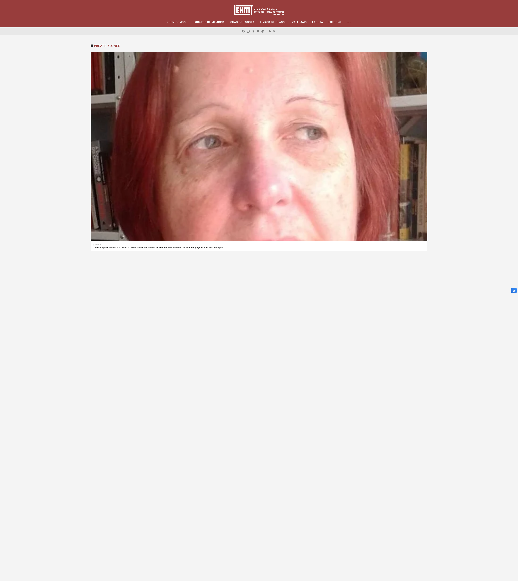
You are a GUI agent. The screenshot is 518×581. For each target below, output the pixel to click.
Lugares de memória (209, 22)
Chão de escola (242, 22)
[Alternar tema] (270, 31)
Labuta (317, 22)
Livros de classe (273, 22)
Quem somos (176, 22)
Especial (335, 22)
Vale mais (299, 22)
